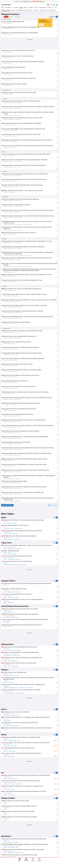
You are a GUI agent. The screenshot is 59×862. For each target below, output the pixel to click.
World (21, 7)
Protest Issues (6, 528)
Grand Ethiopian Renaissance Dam (24, 10)
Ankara (4, 539)
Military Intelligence (22, 564)
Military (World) (11, 592)
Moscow (5, 794)
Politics (16, 7)
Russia (13, 794)
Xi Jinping (5, 523)
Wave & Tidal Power (29, 687)
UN (12, 612)
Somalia (9, 612)
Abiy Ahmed (5, 564)
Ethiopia (13, 10)
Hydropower (21, 687)
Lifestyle (49, 7)
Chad (18, 675)
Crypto (36, 7)
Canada (11, 745)
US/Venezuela (6, 783)
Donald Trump (6, 745)
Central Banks (15, 533)
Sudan (4, 650)
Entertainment (42, 7)
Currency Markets (7, 720)
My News (26, 860)
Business (30, 7)
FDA (4, 622)
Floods (18, 740)
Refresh (39, 860)
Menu (32, 860)
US (12, 7)
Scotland (9, 553)
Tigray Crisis (36, 10)
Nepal (4, 740)
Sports (25, 7)
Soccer (4, 803)
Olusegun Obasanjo (13, 564)
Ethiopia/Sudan (52, 10)
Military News (10, 602)
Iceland (4, 751)
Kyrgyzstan (14, 523)
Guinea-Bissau (6, 715)
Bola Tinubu (8, 725)
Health (7, 622)
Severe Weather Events (11, 740)
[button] (17, 17)
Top (3, 16)
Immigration (8, 789)
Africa (4, 617)
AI (53, 7)
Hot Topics (8, 7)
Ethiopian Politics (43, 10)
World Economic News (10, 693)
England (12, 528)
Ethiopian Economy (5, 10)
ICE (4, 789)
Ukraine (9, 794)
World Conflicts (11, 548)
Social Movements (18, 528)
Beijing (9, 523)
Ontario (12, 756)
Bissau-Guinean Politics (15, 715)
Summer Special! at (28, 1)
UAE (4, 533)
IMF (4, 693)
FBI (4, 725)
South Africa (18, 559)
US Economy (8, 533)
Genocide (14, 553)
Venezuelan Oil (18, 783)
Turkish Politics (17, 539)
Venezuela (12, 783)
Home (2, 7)
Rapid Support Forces (8, 655)
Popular (11, 16)
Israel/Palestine (10, 539)
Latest (6, 16)
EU (7, 751)
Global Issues (11, 682)
